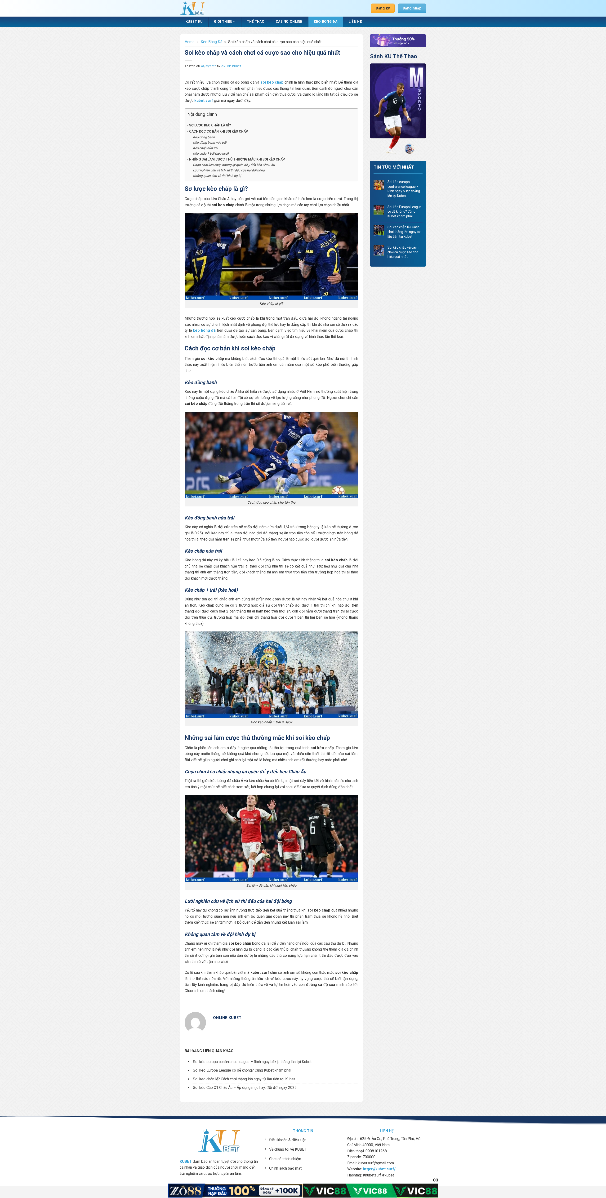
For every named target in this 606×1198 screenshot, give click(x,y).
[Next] (419, 109)
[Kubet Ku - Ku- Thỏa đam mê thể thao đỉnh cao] (193, 8)
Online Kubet (231, 66)
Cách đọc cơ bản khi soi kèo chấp (218, 131)
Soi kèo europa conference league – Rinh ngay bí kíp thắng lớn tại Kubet (252, 1061)
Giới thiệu (223, 22)
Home (190, 42)
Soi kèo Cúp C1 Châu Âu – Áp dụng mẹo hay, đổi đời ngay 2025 (245, 1087)
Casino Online (289, 22)
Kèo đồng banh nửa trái (209, 142)
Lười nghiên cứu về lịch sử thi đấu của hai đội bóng (229, 170)
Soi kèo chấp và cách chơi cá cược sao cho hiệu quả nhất (403, 252)
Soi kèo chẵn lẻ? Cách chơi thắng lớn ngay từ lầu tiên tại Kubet (244, 1079)
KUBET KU (194, 22)
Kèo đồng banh (204, 137)
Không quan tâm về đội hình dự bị (217, 176)
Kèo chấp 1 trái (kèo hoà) (211, 153)
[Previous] (376, 109)
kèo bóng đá (204, 330)
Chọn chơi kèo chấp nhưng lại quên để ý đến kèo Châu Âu (234, 165)
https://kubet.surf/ (379, 1169)
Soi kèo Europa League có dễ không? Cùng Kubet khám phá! (242, 1070)
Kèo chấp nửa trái (205, 148)
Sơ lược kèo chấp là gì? (210, 125)
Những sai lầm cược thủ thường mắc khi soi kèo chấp (237, 159)
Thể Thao (255, 22)
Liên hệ (355, 22)
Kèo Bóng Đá (325, 22)
